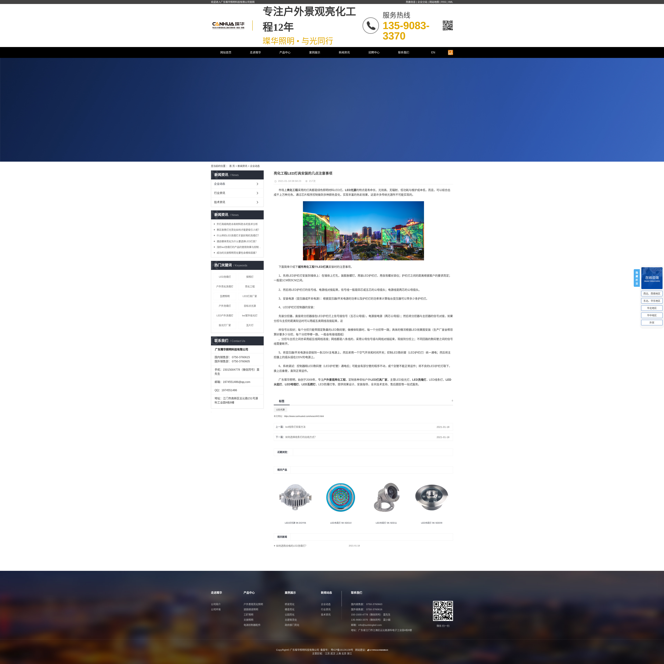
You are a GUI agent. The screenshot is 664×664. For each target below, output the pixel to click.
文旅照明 (248, 619)
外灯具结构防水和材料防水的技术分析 (237, 224)
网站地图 (434, 2)
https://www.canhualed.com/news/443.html (304, 416)
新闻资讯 (344, 52)
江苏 (327, 653)
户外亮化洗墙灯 (224, 286)
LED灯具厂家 (250, 296)
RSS (443, 2)
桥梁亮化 (289, 604)
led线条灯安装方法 (295, 426)
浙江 (349, 653)
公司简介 (216, 604)
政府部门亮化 (292, 625)
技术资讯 (219, 202)
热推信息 (411, 2)
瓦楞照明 (225, 296)
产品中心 (284, 52)
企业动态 (255, 166)
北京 (344, 653)
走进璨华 (255, 52)
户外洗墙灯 (225, 305)
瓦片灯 (249, 325)
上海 (338, 653)
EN (433, 52)
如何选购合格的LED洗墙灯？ (291, 545)
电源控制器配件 (252, 625)
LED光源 (280, 409)
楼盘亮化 (289, 609)
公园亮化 (289, 614)
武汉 (332, 653)
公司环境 (216, 609)
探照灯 (249, 276)
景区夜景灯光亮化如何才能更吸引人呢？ (238, 229)
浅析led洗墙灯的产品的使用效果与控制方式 (238, 247)
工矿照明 (248, 614)
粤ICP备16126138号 (342, 649)
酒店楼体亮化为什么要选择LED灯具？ (237, 241)
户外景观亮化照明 (253, 604)
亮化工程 (250, 286)
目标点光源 (250, 305)
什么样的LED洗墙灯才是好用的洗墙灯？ (238, 235)
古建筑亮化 (291, 619)
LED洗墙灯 (225, 276)
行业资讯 (219, 193)
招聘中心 (374, 52)
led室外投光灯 (249, 315)
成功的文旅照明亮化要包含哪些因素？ (237, 252)
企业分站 (422, 2)
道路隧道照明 (251, 609)
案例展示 (314, 52)
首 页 (232, 166)
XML (450, 2)
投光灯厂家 (225, 325)
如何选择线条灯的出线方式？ (301, 437)
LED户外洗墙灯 (224, 315)
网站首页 (225, 52)
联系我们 (403, 52)
